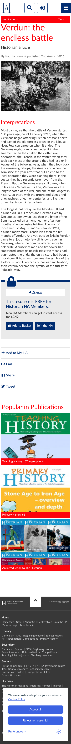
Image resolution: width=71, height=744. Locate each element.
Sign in (37, 292)
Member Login (10, 625)
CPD (18, 635)
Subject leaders (54, 635)
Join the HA (45, 325)
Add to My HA (16, 353)
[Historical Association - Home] (12, 604)
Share (10, 375)
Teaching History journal (15, 655)
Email (9, 364)
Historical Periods (40, 685)
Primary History (49, 639)
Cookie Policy (16, 699)
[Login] (42, 8)
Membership (27, 625)
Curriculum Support (12, 649)
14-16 (27, 666)
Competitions (30, 639)
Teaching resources (42, 655)
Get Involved (44, 622)
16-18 (36, 666)
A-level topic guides (53, 666)
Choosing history (39, 669)
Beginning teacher (33, 635)
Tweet (10, 386)
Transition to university (15, 669)
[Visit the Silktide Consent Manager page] (58, 731)
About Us (30, 622)
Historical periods (12, 666)
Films (47, 672)
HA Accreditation (11, 639)
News (19, 622)
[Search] (29, 8)
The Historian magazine (15, 685)
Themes (57, 685)
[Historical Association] (6, 9)
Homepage (8, 622)
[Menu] (66, 8)
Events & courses (12, 675)
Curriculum (8, 635)
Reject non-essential (35, 720)
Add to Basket (21, 325)
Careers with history (13, 672)
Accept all (35, 709)
